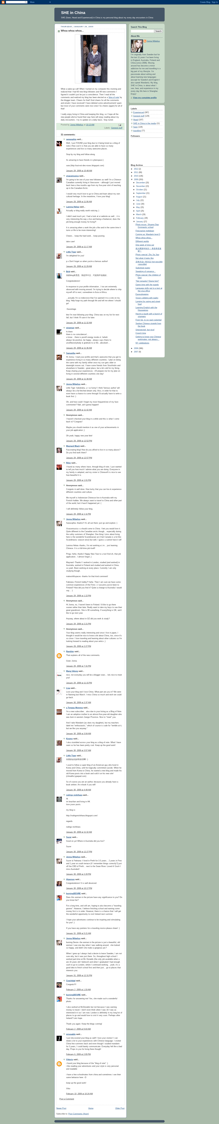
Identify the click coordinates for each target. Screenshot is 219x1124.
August (139, 197)
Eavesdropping (142, 294)
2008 (136, 348)
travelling (137, 131)
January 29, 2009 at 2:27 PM (78, 646)
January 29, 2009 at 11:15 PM (79, 683)
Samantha (70, 353)
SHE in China (73, 12)
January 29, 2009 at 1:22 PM (78, 596)
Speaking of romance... (146, 271)
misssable (71, 1034)
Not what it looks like (145, 258)
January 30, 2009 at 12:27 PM (79, 852)
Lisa (68, 688)
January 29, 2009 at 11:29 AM (79, 266)
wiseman (70, 328)
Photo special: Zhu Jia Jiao (147, 255)
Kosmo (69, 739)
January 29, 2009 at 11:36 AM (79, 348)
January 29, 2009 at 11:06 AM (79, 202)
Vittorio (69, 1060)
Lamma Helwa (72, 207)
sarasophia (71, 139)
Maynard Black (73, 446)
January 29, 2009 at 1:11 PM (78, 514)
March (139, 214)
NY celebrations (142, 343)
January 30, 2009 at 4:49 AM (78, 790)
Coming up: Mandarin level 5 (148, 234)
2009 (136, 180)
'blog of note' (114, 97)
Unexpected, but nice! (145, 330)
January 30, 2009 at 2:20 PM (78, 874)
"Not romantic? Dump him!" (147, 281)
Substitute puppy (143, 268)
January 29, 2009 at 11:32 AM (79, 323)
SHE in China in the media (144, 123)
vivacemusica (72, 176)
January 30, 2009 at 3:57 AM (78, 750)
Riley (68, 463)
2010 (136, 176)
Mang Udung (72, 671)
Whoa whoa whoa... (144, 238)
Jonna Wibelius (73, 384)
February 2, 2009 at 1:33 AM (78, 990)
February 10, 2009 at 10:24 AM (79, 1094)
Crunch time (141, 333)
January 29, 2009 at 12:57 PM (79, 458)
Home (90, 1108)
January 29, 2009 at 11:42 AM (79, 410)
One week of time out (145, 245)
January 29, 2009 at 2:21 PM (78, 624)
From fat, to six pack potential (148, 320)
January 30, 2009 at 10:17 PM (79, 888)
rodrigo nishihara (74, 795)
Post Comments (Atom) (78, 1114)
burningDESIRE (73, 894)
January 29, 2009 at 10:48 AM (79, 171)
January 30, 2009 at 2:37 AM (78, 703)
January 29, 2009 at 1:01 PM (78, 480)
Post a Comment (66, 1099)
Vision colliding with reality (147, 298)
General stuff (116, 128)
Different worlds (142, 241)
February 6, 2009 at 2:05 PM (78, 1054)
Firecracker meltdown (145, 231)
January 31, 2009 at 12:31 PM (79, 976)
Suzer (69, 837)
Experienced (138, 112)
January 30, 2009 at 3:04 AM (78, 734)
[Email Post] (119, 125)
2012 (136, 169)
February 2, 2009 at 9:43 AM (78, 1029)
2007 (136, 352)
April (138, 211)
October (140, 190)
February (140, 218)
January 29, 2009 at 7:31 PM (78, 666)
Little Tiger (71, 252)
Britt (68, 272)
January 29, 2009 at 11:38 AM (79, 379)
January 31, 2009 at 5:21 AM (78, 933)
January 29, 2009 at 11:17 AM (79, 247)
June (138, 204)
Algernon (70, 879)
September (141, 193)
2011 (136, 172)
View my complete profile (145, 98)
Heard (135, 120)
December (141, 183)
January (140, 222)
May (138, 207)
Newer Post (61, 1108)
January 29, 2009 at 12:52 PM (79, 441)
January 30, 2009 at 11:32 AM (79, 832)
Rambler (70, 652)
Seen (135, 127)
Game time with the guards (147, 285)
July (138, 200)
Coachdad (70, 981)
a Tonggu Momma (74, 708)
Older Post (120, 1108)
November (141, 186)
